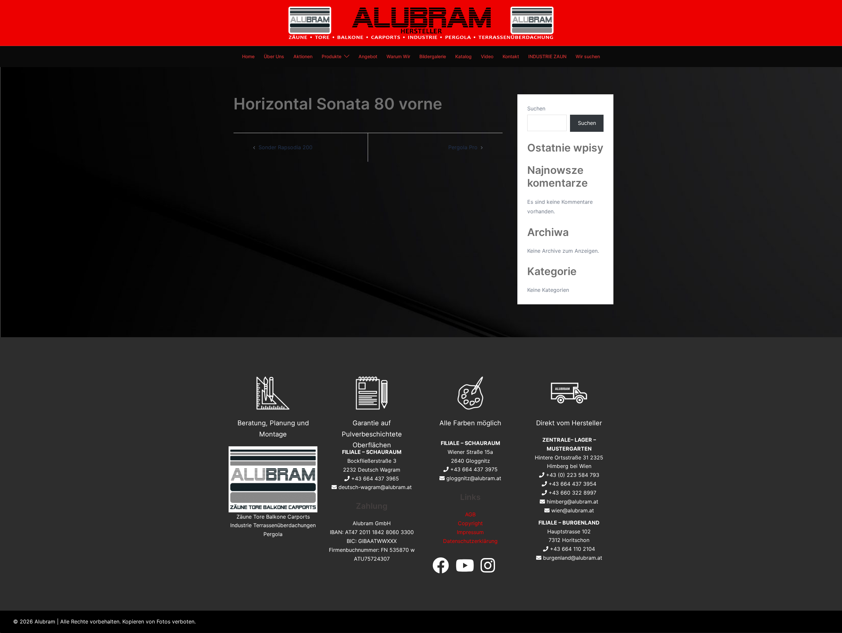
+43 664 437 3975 (474, 469)
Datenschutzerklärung (470, 541)
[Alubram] (421, 22)
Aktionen (302, 56)
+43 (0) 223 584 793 (572, 475)
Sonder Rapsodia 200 (285, 147)
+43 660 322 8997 (572, 492)
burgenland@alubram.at (572, 557)
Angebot (368, 56)
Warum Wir (398, 56)
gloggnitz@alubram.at (473, 478)
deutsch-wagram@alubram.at (375, 487)
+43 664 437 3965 (375, 478)
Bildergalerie (432, 56)
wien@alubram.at (572, 510)
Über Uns (274, 56)
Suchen (536, 108)
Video (487, 56)
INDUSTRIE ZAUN (547, 56)
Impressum (470, 532)
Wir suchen (588, 56)
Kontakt (511, 56)
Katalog (463, 56)
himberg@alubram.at (572, 501)
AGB (470, 514)
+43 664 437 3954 (572, 484)
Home (248, 56)
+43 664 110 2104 (572, 549)
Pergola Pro (463, 147)
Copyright (470, 523)
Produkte (331, 56)
